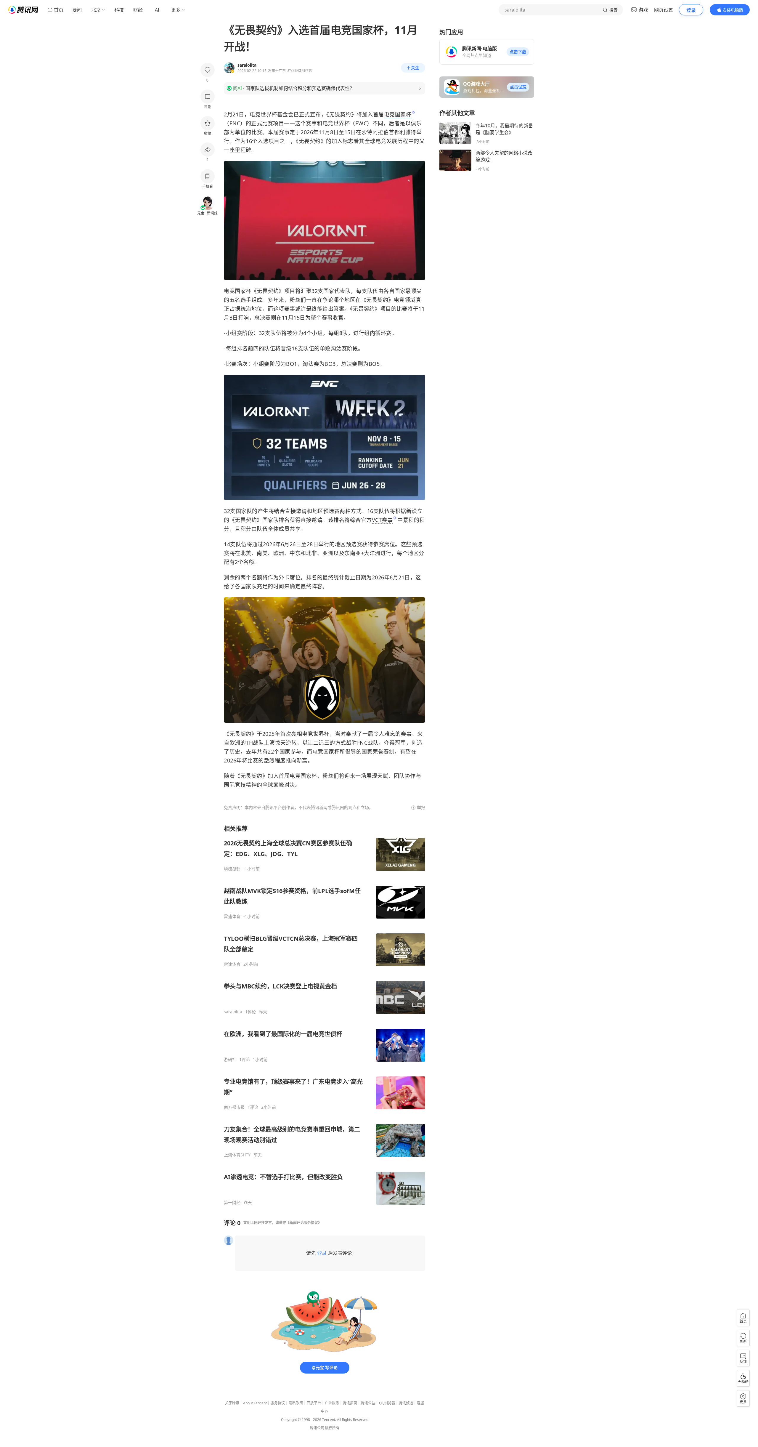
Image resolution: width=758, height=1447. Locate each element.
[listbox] (324, 1015)
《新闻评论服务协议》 (304, 1222)
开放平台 (314, 1403)
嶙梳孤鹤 (232, 869)
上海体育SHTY (237, 1155)
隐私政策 (296, 1403)
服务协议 (278, 1403)
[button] (518, 51)
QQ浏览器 (387, 1403)
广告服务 (332, 1403)
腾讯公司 (317, 1427)
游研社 (230, 1059)
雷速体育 (232, 916)
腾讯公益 (368, 1403)
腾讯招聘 (350, 1403)
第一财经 (232, 1203)
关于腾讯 (232, 1403)
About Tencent (255, 1403)
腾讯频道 (406, 1403)
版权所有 (332, 1427)
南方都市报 (234, 1107)
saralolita (233, 1012)
